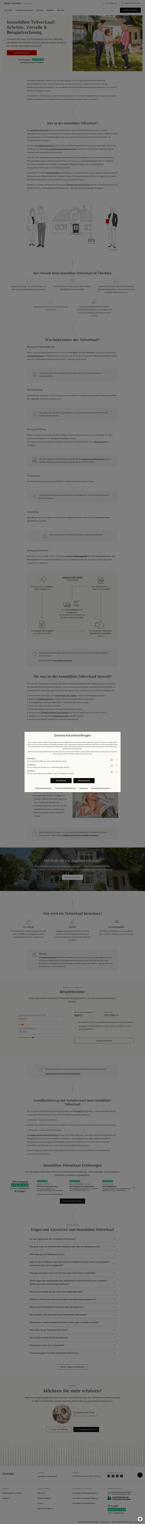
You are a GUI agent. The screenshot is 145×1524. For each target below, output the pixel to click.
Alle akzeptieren (84, 780)
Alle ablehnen (61, 780)
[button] (72, 760)
